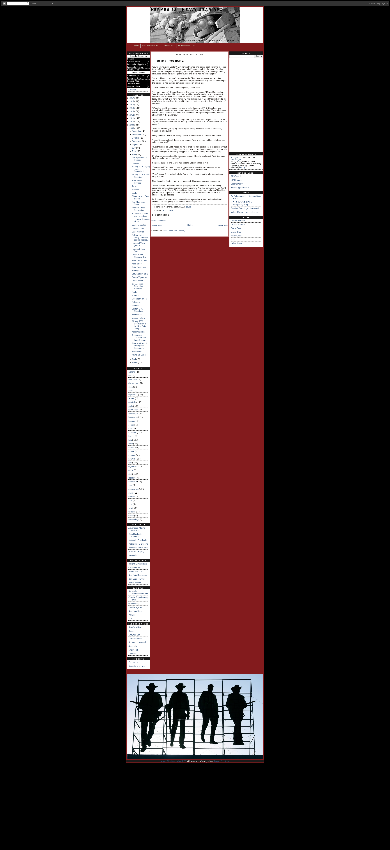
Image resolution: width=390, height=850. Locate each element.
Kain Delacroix (138, 332)
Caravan (132, 90)
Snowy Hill (133, 650)
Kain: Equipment (139, 267)
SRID (130, 619)
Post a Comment (158, 221)
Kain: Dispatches (139, 260)
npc (130, 462)
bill (129, 376)
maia (130, 444)
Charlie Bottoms (238, 224)
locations (132, 432)
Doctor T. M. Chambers (137, 310)
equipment (133, 394)
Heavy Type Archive (240, 188)
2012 (131, 115)
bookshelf (133, 379)
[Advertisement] (246, 105)
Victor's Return (138, 318)
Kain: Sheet (137, 264)
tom (130, 508)
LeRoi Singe (236, 243)
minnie (131, 451)
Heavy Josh (236, 236)
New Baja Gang (138, 355)
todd (130, 504)
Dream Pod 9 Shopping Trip (139, 255)
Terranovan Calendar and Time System (139, 337)
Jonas (131, 425)
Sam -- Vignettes (139, 277)
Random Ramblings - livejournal (245, 208)
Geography (133, 662)
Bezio (130, 631)
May (134, 154)
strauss (132, 497)
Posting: (135, 270)
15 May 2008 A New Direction (140, 176)
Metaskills (132, 555)
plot (130, 474)
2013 (131, 111)
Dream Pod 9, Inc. (222, 761)
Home (136, 45)
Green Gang (133, 603)
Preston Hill (137, 351)
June (134, 151)
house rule (133, 417)
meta (130, 447)
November (137, 134)
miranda (132, 455)
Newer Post (156, 226)
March (135, 362)
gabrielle (132, 402)
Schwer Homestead (137, 642)
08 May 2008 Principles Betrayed (137, 286)
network (132, 459)
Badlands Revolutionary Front (138, 592)
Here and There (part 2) (138, 244)
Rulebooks (136, 302)
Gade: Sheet (137, 281)
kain (130, 429)
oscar (131, 470)
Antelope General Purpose (139, 158)
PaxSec (131, 615)
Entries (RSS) (184, 45)
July (134, 148)
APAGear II (236, 176)
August (135, 144)
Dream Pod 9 (237, 184)
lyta (130, 440)
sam (130, 485)
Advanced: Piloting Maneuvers (136, 529)
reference (132, 481)
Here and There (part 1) (138, 250)
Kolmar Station (135, 638)
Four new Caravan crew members (140, 214)
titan (130, 500)
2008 (131, 128)
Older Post (223, 226)
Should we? (137, 314)
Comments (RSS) (168, 45)
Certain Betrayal (238, 221)
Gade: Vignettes (139, 225)
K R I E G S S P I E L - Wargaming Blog (241, 203)
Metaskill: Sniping (136, 551)
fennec (131, 398)
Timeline (135, 189)
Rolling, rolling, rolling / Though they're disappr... (140, 237)
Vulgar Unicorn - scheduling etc (245, 212)
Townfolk (136, 295)
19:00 (188, 207)
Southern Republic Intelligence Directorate (140, 345)
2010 (131, 121)
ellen (130, 387)
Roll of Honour (134, 583)
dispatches (133, 383)
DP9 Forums (236, 180)
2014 (131, 108)
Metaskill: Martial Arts (138, 548)
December (137, 131)
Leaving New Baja (140, 274)
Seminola (132, 646)
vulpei (131, 515)
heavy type (133, 413)
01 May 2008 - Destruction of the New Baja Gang (139, 325)
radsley (131, 478)
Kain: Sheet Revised (137, 181)
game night (133, 409)
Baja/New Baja (134, 627)
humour (132, 421)
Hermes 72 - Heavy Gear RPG (187, 10)
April (134, 359)
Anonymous (235, 157)
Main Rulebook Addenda (135, 535)
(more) (242, 167)
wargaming (133, 519)
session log (133, 489)
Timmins (132, 654)
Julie (233, 239)
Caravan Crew (138, 228)
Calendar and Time (136, 666)
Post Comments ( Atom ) (174, 231)
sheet (131, 493)
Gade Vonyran (138, 232)
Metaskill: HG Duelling (138, 544)
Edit (194, 45)
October (136, 138)
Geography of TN (139, 299)
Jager (134, 186)
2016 (131, 101)
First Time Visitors (150, 45)
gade (130, 406)
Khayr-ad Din (134, 635)
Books (134, 193)
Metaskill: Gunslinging (138, 540)
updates (132, 512)
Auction (135, 305)
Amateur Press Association (138, 209)
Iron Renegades (135, 607)
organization (134, 466)
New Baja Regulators (137, 575)
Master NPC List (135, 571)
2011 (131, 118)
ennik (131, 391)
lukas (131, 436)
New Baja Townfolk (136, 579)
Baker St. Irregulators (137, 564)
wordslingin (235, 159)
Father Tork (236, 228)
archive (131, 372)
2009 (131, 125)
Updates (135, 163)
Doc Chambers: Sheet (138, 203)
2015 (131, 105)
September (137, 141)
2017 (131, 98)
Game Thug (236, 232)
